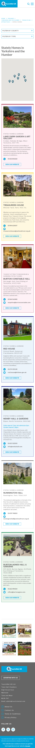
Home (3, 18)
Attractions (5, 22)
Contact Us (9, 710)
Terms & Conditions (13, 714)
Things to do (26, 20)
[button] (9, 81)
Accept (27, 746)
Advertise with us (10, 678)
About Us (8, 706)
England (11, 18)
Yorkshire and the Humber (10, 20)
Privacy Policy (10, 717)
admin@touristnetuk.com (15, 701)
